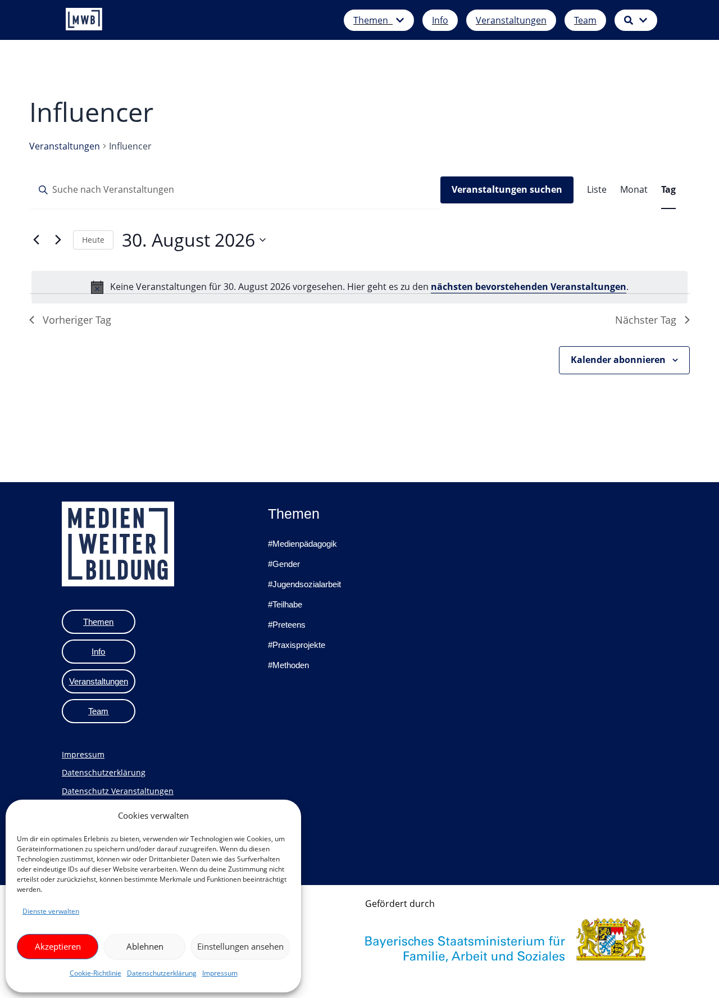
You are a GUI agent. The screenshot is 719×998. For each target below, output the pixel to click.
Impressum (220, 973)
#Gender (284, 564)
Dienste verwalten (50, 911)
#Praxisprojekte (296, 645)
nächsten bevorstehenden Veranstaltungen (528, 286)
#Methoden (288, 665)
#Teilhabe (285, 604)
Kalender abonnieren (618, 359)
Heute (93, 239)
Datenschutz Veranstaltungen (118, 791)
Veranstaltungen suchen (507, 189)
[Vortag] (36, 240)
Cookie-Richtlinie (95, 973)
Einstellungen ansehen (240, 946)
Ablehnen (144, 946)
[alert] (359, 287)
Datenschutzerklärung (162, 973)
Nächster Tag (645, 319)
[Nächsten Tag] (58, 240)
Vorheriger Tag (77, 319)
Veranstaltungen (64, 146)
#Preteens (287, 624)
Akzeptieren (58, 946)
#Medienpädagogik (302, 543)
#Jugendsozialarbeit (304, 584)
